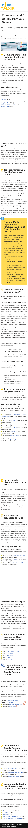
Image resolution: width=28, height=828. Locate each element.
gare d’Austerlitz (14, 424)
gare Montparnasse (15, 439)
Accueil (4, 824)
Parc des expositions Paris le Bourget (12, 818)
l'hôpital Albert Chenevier (14, 776)
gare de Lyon (13, 420)
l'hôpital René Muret (13, 768)
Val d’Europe (12, 706)
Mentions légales (6, 826)
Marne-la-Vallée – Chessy (15, 704)
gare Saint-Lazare (14, 435)
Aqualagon (5, 812)
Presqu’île (5, 814)
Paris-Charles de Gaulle (19, 555)
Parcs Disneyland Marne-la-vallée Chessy (14, 701)
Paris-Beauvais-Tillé (18, 562)
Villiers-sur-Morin (11, 659)
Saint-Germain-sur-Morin (13, 651)
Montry (8, 657)
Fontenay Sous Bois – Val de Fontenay (10, 101)
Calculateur (19, 824)
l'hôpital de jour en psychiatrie (15, 772)
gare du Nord (13, 431)
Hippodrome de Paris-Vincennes (11, 816)
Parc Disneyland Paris (8, 810)
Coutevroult (10, 653)
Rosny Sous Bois (5, 103)
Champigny (4, 99)
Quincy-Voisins (10, 655)
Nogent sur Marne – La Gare (8, 104)
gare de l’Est (13, 427)
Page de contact (11, 824)
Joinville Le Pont (5, 106)
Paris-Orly (15, 559)
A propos (13, 826)
